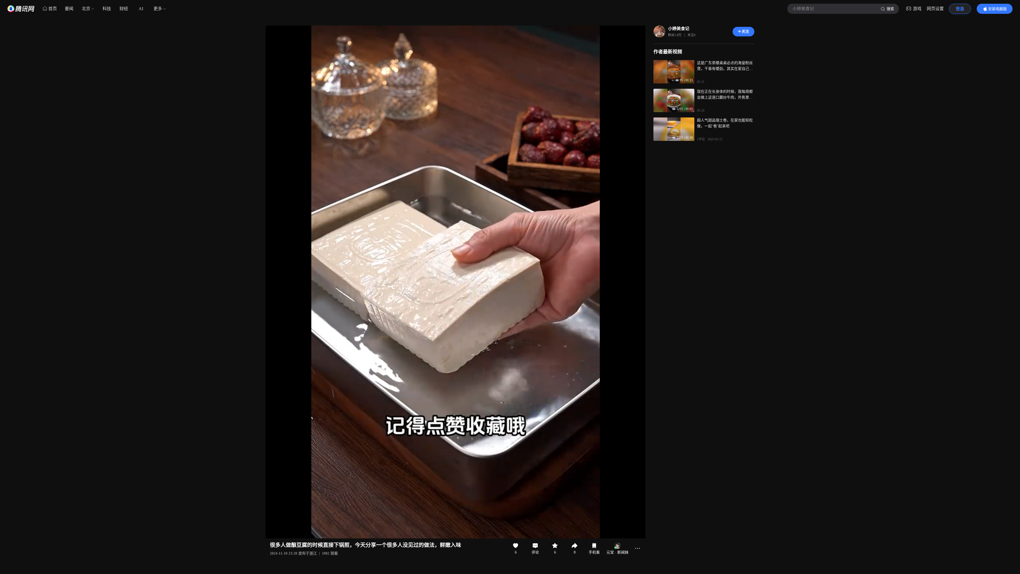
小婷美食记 (678, 28)
